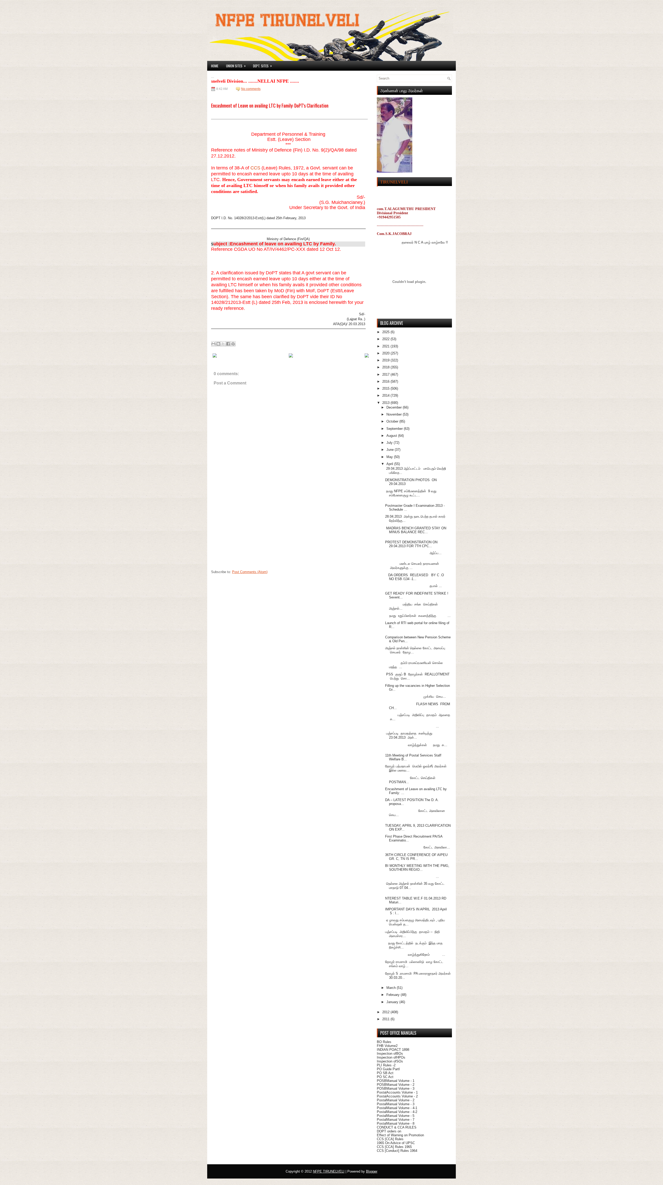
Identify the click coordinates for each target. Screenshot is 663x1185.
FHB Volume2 (387, 1046)
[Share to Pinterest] (233, 343)
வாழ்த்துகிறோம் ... (415, 954)
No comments (251, 89)
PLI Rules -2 (386, 1065)
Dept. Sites (262, 65)
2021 (386, 346)
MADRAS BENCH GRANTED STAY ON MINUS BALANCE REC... (415, 530)
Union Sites (236, 65)
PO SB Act (385, 1073)
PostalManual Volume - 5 (395, 1116)
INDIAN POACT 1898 (393, 1050)
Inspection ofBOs (390, 1053)
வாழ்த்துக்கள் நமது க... (416, 745)
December (394, 407)
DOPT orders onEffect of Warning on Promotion (400, 1133)
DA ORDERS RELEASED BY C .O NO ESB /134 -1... (415, 577)
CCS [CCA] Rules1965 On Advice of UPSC (396, 1141)
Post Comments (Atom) (250, 572)
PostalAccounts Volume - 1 (397, 1092)
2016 (386, 381)
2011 (386, 1019)
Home (214, 65)
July (390, 443)
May (390, 457)
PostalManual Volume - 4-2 (397, 1112)
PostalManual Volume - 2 (395, 1100)
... (412, 726)
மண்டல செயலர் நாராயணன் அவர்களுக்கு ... (412, 566)
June (390, 450)
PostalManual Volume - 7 (395, 1120)
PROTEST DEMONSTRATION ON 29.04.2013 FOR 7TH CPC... (411, 544)
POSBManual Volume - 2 (395, 1085)
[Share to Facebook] (228, 343)
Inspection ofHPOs (391, 1057)
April (390, 464)
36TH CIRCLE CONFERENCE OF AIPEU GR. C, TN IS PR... (416, 857)
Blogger (371, 1171)
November (394, 414)
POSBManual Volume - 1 (395, 1081)
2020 (386, 353)
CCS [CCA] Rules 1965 (394, 1147)
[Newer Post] (215, 356)
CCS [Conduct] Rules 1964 (397, 1151)
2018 (386, 367)
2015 (386, 388)
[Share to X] (223, 343)
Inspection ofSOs (390, 1061)
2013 (386, 403)
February (393, 995)
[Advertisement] (250, 534)
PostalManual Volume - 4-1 (397, 1108)
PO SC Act (385, 1077)
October (392, 421)
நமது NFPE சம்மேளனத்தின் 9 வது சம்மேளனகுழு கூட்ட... (410, 493)
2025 (386, 332)
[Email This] (213, 343)
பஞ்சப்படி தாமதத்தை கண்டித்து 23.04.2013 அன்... (409, 735)
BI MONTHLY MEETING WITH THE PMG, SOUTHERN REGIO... (417, 868)
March (391, 988)
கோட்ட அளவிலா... (417, 847)
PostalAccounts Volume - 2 (397, 1096)
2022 (386, 339)
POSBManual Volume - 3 (395, 1088)
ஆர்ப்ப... (413, 553)
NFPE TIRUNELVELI (328, 1171)
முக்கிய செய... (415, 696)
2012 (386, 1012)
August (392, 436)
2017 (386, 374)
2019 (386, 360)
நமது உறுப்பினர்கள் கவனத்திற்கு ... (418, 616)
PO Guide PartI (388, 1069)
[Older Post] (367, 356)
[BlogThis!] (218, 343)
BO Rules (384, 1042)
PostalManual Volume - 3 (395, 1104)
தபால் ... (413, 586)
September (395, 429)
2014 (386, 395)
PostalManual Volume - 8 (395, 1123)
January (392, 1002)
